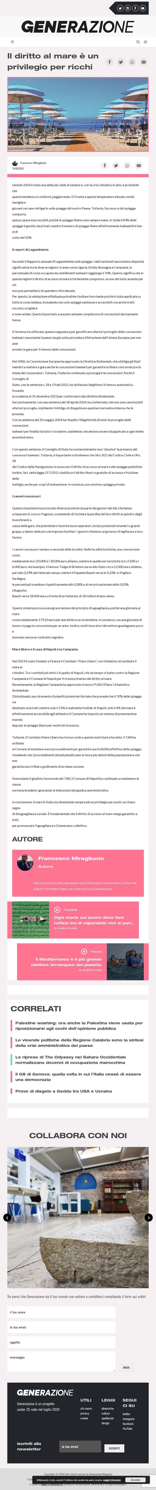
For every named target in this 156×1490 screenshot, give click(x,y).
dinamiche (108, 1408)
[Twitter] (120, 8)
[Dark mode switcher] (145, 42)
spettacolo (108, 1418)
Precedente (70, 909)
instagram (129, 1419)
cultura (106, 1413)
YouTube (127, 1428)
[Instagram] (128, 8)
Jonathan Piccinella (67, 928)
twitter (126, 1414)
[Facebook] (135, 8)
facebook (128, 1423)
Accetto (135, 1480)
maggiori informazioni (112, 1480)
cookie (84, 1418)
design (105, 1423)
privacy (84, 1413)
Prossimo (96, 951)
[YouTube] (143, 8)
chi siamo (86, 1408)
